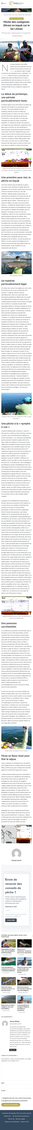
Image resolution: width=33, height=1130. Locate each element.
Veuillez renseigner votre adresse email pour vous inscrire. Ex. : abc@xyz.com (16, 915)
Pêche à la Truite (13, 14)
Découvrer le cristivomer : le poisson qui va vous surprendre (24, 950)
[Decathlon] (16, 10)
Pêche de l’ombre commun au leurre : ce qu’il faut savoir (8, 988)
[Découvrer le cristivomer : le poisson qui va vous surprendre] (24, 943)
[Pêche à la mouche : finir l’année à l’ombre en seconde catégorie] (24, 981)
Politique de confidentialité (12, 1121)
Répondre (12, 1050)
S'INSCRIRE (11, 920)
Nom (3, 1083)
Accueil (5, 14)
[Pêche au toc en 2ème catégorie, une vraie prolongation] (8, 999)
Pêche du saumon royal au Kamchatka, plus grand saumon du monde (24, 970)
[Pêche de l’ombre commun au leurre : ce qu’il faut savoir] (8, 981)
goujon (12, 71)
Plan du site (11, 1119)
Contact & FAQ (25, 1121)
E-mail (3, 1090)
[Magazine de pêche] (17, 3)
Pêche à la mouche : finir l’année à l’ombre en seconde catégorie (24, 988)
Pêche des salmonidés (25, 14)
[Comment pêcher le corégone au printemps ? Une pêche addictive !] (8, 961)
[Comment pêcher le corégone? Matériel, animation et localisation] (24, 999)
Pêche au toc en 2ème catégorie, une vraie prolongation (7, 1006)
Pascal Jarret (7, 33)
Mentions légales (20, 1119)
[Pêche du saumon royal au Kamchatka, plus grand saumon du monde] (24, 961)
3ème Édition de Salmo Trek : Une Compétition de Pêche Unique (8, 950)
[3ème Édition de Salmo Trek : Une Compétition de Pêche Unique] (8, 943)
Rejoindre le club (11, 906)
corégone (4, 75)
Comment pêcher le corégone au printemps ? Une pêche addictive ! (8, 969)
